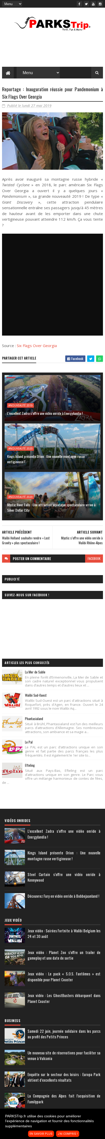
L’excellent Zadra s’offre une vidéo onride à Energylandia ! (45, 413)
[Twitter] (86, 4)
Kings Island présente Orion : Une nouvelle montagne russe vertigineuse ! (46, 459)
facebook (94, 558)
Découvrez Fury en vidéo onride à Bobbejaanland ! (63, 896)
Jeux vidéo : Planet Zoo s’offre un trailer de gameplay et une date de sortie (64, 955)
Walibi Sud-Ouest (36, 695)
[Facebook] (79, 4)
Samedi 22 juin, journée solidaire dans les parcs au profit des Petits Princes (64, 1034)
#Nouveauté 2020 (20, 448)
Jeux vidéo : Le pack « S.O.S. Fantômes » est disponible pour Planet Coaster (64, 976)
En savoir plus (41, 1133)
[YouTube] (93, 4)
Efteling (30, 765)
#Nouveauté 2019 (20, 405)
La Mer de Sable (35, 671)
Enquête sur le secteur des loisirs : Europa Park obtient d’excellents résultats (64, 1077)
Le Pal (29, 742)
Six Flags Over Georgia (37, 345)
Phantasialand (34, 718)
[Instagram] (100, 4)
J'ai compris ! (68, 1133)
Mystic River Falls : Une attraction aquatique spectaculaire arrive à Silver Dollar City (51, 507)
